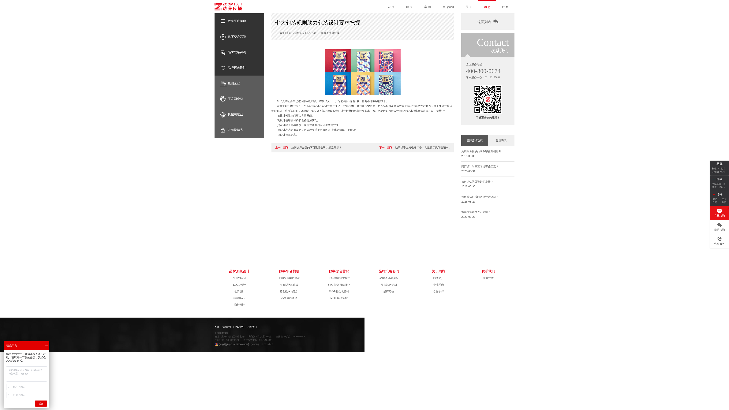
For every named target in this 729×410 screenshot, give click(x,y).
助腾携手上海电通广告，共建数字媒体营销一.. (422, 147)
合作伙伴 (438, 291)
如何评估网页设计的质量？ (477, 181)
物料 (722, 172)
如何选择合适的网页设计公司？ (480, 197)
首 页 (391, 7)
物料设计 (239, 304)
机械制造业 (235, 114)
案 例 (427, 7)
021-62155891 (492, 77)
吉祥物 (715, 172)
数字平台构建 (237, 21)
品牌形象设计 (237, 67)
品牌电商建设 (289, 298)
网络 (719, 179)
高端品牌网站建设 (289, 278)
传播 (719, 194)
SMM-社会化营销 (339, 291)
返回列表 (484, 22)
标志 (714, 168)
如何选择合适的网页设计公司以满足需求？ (316, 147)
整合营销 (448, 7)
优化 (714, 199)
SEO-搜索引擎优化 (339, 284)
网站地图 (239, 327)
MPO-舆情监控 (339, 298)
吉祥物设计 (239, 298)
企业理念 (438, 284)
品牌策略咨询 (389, 271)
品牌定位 (388, 291)
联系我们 (488, 271)
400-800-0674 (483, 71)
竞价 (724, 199)
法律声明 (227, 327)
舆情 (724, 202)
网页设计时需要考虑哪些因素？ (480, 166)
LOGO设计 (239, 284)
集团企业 (234, 83)
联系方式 (488, 278)
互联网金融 (235, 98)
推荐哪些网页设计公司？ (476, 212)
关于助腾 (438, 271)
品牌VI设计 (239, 278)
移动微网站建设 (289, 291)
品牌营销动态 (475, 140)
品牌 (719, 164)
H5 (724, 183)
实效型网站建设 (289, 284)
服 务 (409, 7)
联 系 (505, 7)
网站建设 (716, 183)
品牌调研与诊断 (388, 278)
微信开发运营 (719, 187)
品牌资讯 (501, 140)
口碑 (714, 202)
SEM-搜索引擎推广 (339, 278)
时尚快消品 (235, 130)
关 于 (469, 7)
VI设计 (721, 168)
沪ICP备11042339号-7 (262, 344)
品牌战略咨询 (237, 52)
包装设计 (239, 291)
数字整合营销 (237, 36)
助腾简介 (438, 278)
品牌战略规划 (389, 284)
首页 (217, 327)
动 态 (487, 7)
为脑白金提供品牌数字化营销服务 (481, 151)
